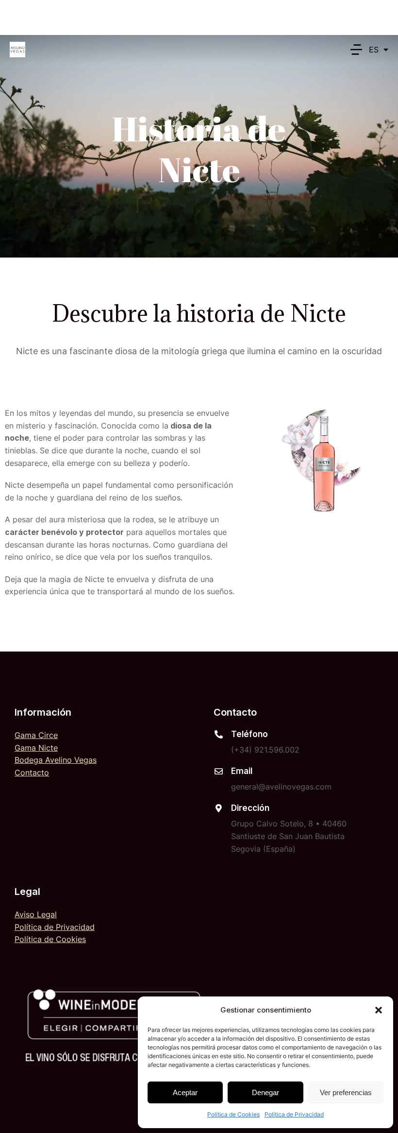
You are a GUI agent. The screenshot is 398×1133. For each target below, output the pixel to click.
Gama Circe (36, 735)
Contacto (32, 772)
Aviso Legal (36, 914)
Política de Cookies (233, 1114)
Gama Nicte (36, 748)
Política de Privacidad (294, 1114)
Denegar (265, 1092)
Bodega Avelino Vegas (56, 760)
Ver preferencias (346, 1092)
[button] (378, 1010)
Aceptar (185, 1092)
